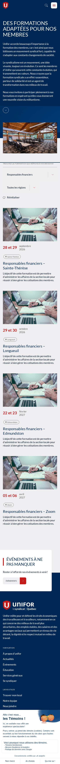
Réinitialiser (13, 197)
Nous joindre (9, 706)
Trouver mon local (12, 695)
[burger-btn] (54, 5)
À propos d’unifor (12, 653)
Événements (9, 664)
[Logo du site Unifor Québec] (5, 5)
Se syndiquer (10, 680)
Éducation (8, 669)
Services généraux (13, 675)
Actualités (8, 659)
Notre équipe (10, 700)
